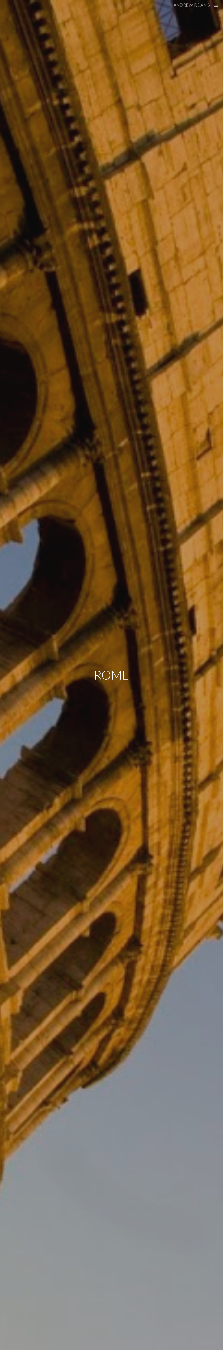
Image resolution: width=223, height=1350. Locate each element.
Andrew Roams (192, 5)
